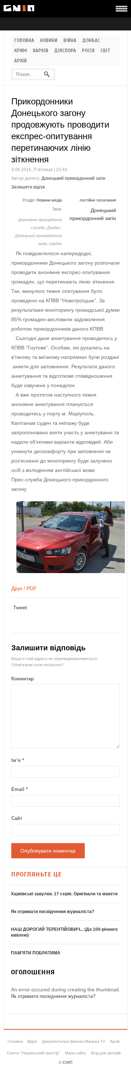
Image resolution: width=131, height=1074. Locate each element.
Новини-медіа (49, 200)
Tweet (20, 607)
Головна (24, 40)
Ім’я (17, 760)
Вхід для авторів (106, 1053)
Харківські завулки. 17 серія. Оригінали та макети (64, 893)
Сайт (16, 818)
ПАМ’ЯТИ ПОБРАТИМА (35, 952)
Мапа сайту (75, 1053)
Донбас (91, 40)
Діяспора (65, 51)
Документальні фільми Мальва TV (73, 1041)
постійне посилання (98, 200)
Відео (32, 1041)
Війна (69, 40)
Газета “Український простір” (33, 1053)
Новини (48, 40)
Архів (20, 61)
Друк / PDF (24, 588)
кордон (55, 243)
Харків (40, 51)
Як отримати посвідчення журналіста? (52, 911)
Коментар (22, 678)
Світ (105, 51)
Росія (88, 51)
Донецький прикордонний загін (73, 178)
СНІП (67, 1062)
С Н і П (19, 8)
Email (19, 789)
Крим (20, 51)
